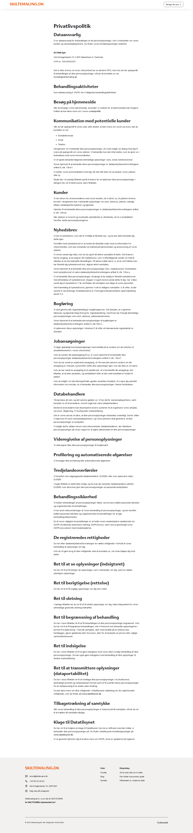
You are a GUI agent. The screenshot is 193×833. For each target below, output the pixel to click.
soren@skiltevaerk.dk (38, 776)
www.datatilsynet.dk (91, 694)
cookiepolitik (95, 111)
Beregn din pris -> (173, 4)
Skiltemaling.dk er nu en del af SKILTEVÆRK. (44, 799)
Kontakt (103, 780)
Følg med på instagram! (39, 791)
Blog (102, 776)
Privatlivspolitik (162, 822)
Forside (103, 772)
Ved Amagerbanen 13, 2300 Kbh (43, 786)
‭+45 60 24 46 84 (36, 781)
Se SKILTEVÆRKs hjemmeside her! (40, 802)
